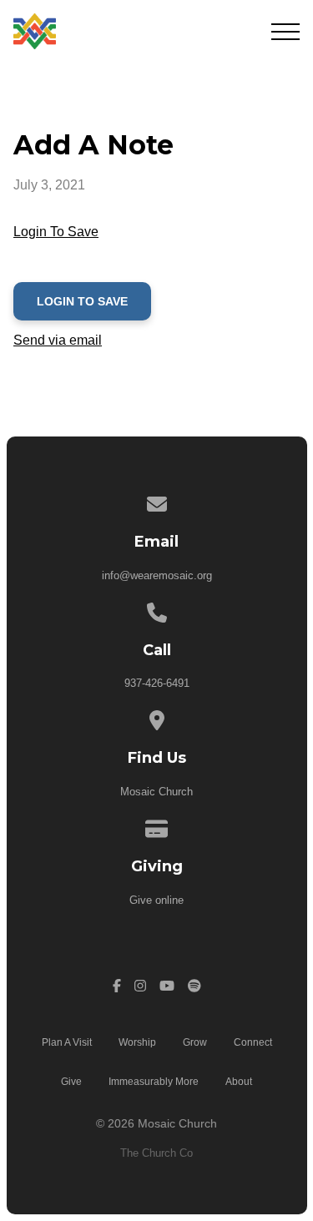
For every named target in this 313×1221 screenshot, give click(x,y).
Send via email (57, 340)
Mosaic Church (156, 791)
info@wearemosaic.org (157, 575)
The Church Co (156, 1153)
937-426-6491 (156, 683)
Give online (156, 900)
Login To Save (55, 232)
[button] (285, 32)
